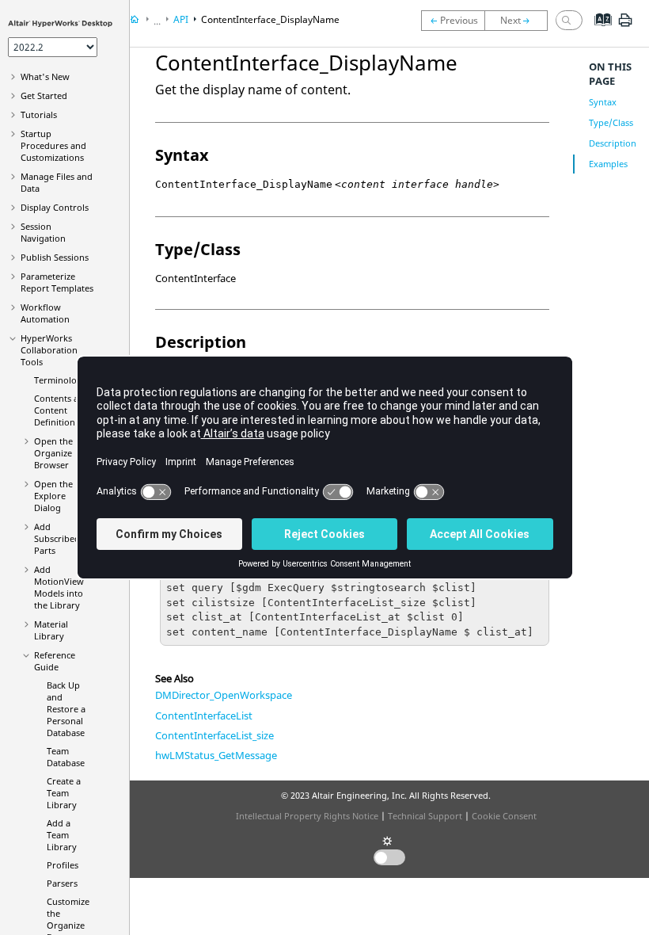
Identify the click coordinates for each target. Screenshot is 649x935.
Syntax (603, 102)
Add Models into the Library (59, 587)
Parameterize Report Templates (57, 282)
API (180, 19)
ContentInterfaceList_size (214, 735)
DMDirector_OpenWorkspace (223, 695)
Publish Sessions (55, 257)
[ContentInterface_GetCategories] (520, 20)
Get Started (44, 95)
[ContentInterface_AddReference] (452, 20)
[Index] (598, 32)
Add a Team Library (62, 835)
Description (612, 143)
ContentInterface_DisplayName (270, 19)
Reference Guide (54, 661)
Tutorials (39, 114)
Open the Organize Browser (53, 453)
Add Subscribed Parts (57, 538)
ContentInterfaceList (203, 715)
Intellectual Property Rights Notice (307, 816)
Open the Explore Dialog (53, 495)
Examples (608, 164)
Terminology (60, 380)
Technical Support (425, 816)
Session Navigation (43, 232)
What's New (45, 76)
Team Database (66, 757)
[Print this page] (625, 26)
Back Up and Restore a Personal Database (66, 708)
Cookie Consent (504, 816)
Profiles (62, 865)
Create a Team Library (64, 793)
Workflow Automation (45, 313)
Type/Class (611, 122)
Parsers (62, 883)
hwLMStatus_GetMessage (216, 755)
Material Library (51, 630)
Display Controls (55, 207)
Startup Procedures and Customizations (53, 145)
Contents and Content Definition (61, 410)
